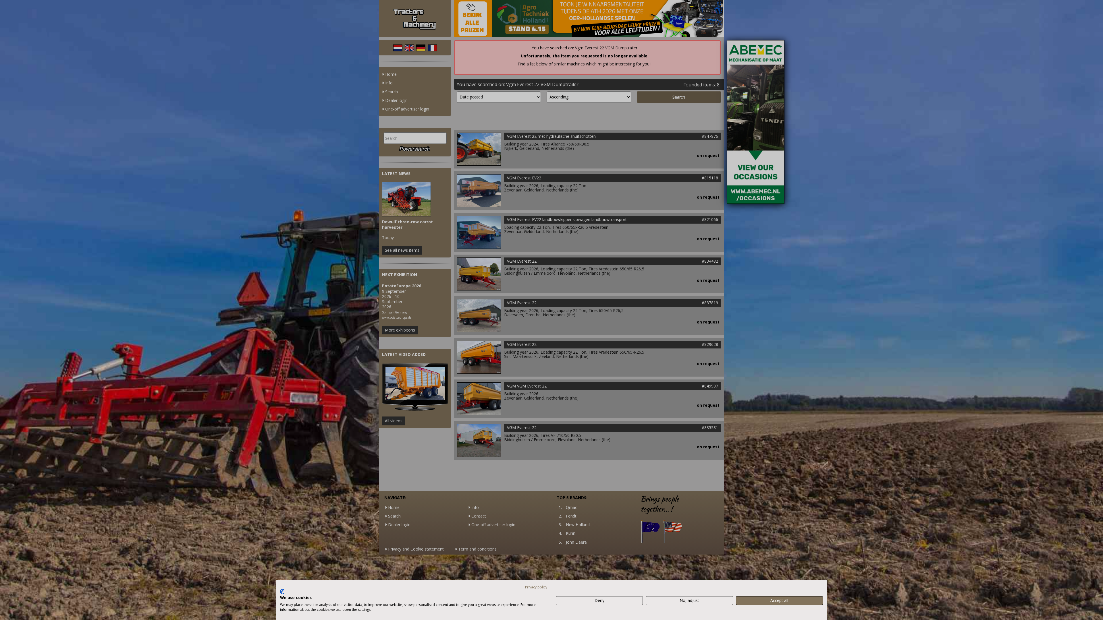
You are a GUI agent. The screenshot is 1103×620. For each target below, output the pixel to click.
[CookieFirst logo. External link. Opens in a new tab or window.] (282, 591)
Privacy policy (536, 587)
